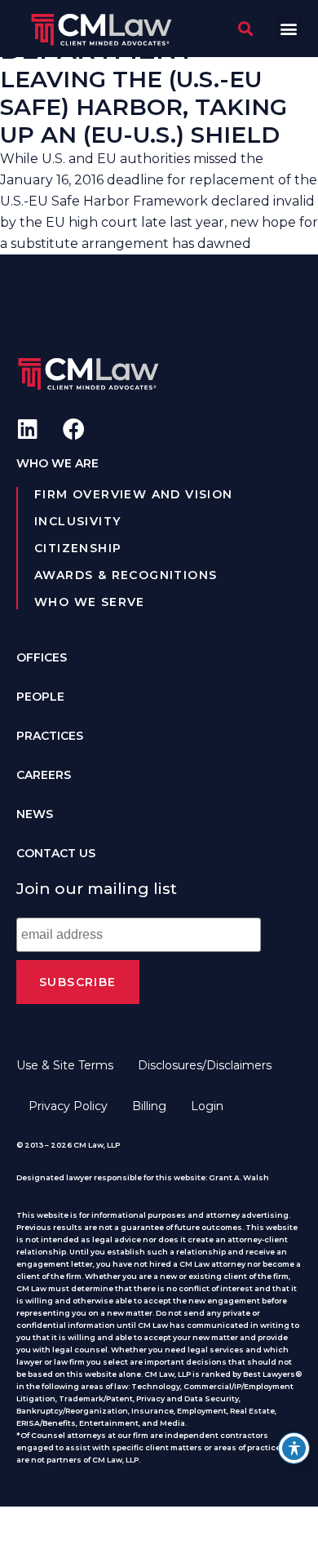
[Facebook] (74, 429)
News (34, 814)
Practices (49, 735)
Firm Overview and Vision (133, 494)
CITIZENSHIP (77, 548)
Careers (43, 775)
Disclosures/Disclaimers (205, 1065)
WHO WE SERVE (89, 602)
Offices (41, 657)
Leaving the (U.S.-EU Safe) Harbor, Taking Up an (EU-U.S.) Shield (143, 106)
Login (207, 1106)
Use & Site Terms (64, 1065)
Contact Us (55, 853)
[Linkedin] (27, 429)
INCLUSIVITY (77, 521)
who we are (57, 463)
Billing (149, 1106)
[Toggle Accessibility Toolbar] (294, 1448)
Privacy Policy (68, 1106)
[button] (288, 28)
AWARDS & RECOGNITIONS (125, 575)
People (40, 696)
